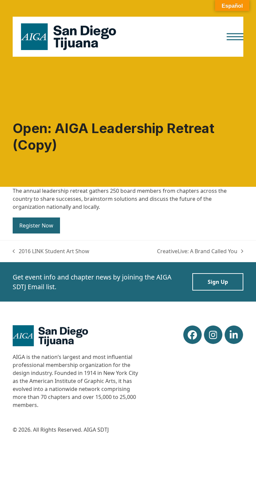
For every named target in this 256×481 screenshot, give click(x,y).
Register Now (36, 225)
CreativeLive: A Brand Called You (197, 251)
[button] (235, 36)
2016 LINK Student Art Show (51, 251)
